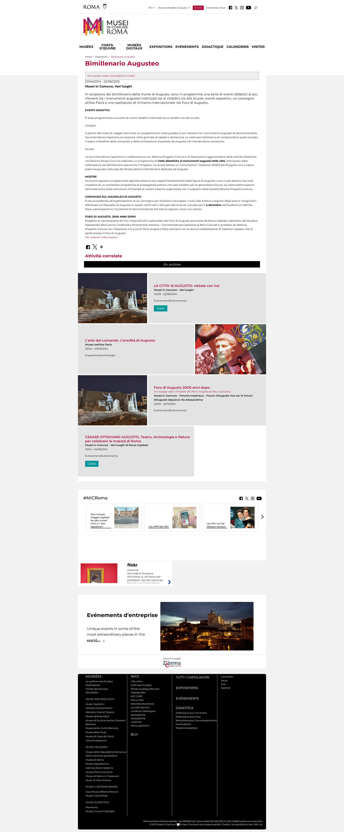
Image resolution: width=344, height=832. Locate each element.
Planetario (92, 807)
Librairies (136, 721)
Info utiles (136, 681)
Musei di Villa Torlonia (98, 780)
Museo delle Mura (96, 732)
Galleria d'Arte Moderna (99, 767)
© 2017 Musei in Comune (162, 824)
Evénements (187, 47)
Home (88, 56)
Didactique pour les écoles (191, 712)
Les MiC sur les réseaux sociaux (216, 525)
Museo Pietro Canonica (99, 772)
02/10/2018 (145, 577)
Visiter (258, 47)
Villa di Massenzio (96, 740)
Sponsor (225, 687)
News (224, 680)
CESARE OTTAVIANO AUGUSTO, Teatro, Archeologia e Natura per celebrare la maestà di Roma (137, 439)
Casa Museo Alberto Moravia (102, 791)
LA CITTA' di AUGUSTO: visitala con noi (186, 286)
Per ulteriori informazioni (101, 237)
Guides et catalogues (143, 711)
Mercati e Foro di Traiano (100, 712)
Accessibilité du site (241, 824)
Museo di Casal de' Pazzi (100, 736)
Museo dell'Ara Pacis (97, 716)
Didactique (212, 47)
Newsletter (92, 692)
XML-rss (258, 824)
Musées (86, 47)
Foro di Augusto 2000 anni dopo (182, 387)
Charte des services (97, 688)
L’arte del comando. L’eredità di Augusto (120, 340)
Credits (226, 824)
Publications (93, 685)
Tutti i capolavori (192, 677)
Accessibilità (138, 718)
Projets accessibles (186, 727)
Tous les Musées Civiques (172, 7)
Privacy (184, 824)
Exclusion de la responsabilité (204, 824)
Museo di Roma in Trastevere (102, 776)
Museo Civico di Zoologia (100, 811)
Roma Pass (137, 700)
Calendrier (237, 47)
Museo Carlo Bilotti (97, 795)
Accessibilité (138, 714)
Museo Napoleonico (97, 763)
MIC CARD (137, 696)
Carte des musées (141, 685)
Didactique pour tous (188, 716)
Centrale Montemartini (99, 708)
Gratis (161, 308)
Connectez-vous (215, 7)
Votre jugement (140, 725)
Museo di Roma (95, 759)
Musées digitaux (134, 46)
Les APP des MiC (159, 526)
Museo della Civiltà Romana (102, 728)
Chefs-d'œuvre (107, 46)
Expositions (160, 47)
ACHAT (198, 7)
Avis (223, 684)
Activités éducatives (142, 703)
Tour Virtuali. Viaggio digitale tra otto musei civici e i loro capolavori (99, 520)
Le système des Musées (99, 681)
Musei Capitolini (95, 704)
